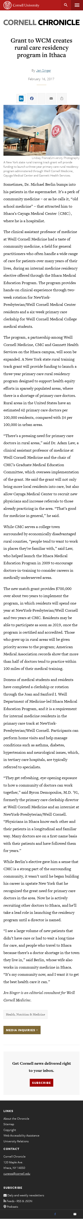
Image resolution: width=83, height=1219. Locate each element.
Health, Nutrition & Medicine (25, 1014)
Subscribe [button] (41, 1082)
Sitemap (8, 1124)
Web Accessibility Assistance (21, 1135)
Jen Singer (43, 70)
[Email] (75, 1214)
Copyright (9, 1130)
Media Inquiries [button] (21, 1030)
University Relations (16, 1141)
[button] (41, 130)
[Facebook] (55, 1214)
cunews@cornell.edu (16, 1173)
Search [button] (66, 5)
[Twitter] (65, 1214)
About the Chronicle (16, 1118)
